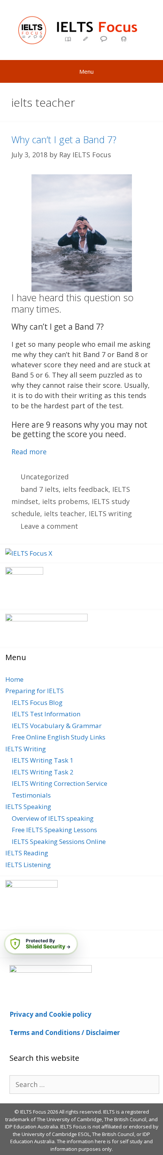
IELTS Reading (26, 852)
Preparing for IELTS (34, 690)
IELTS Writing (25, 748)
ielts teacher (64, 513)
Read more (29, 451)
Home (14, 679)
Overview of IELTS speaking (53, 818)
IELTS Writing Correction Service (59, 783)
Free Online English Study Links (58, 737)
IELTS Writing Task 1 (43, 760)
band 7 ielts (39, 489)
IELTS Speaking (28, 806)
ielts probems (65, 501)
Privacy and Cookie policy (50, 1014)
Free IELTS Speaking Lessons (54, 829)
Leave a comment (49, 526)
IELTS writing (110, 513)
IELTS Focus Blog (37, 702)
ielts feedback (85, 489)
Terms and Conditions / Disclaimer (64, 1032)
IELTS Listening (28, 864)
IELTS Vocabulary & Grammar (57, 725)
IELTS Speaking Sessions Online (59, 841)
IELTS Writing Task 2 (43, 772)
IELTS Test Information (46, 713)
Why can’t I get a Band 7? (63, 139)
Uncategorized (44, 476)
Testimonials (31, 795)
